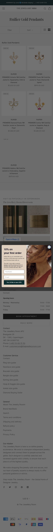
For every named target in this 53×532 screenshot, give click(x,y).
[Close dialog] (49, 247)
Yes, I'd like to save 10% (14, 282)
